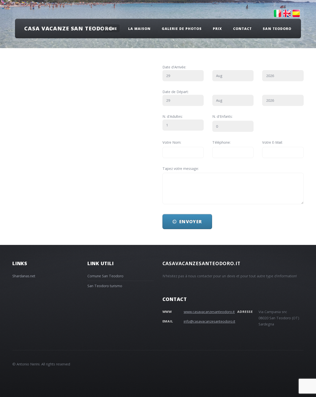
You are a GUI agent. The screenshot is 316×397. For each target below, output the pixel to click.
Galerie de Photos (182, 28)
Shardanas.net (23, 276)
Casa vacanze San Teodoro (68, 28)
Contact (242, 28)
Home (111, 28)
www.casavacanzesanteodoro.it (209, 311)
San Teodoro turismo (104, 285)
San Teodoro (277, 28)
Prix (217, 28)
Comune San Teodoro (105, 276)
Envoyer (190, 221)
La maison (139, 28)
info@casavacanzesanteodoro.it (209, 321)
